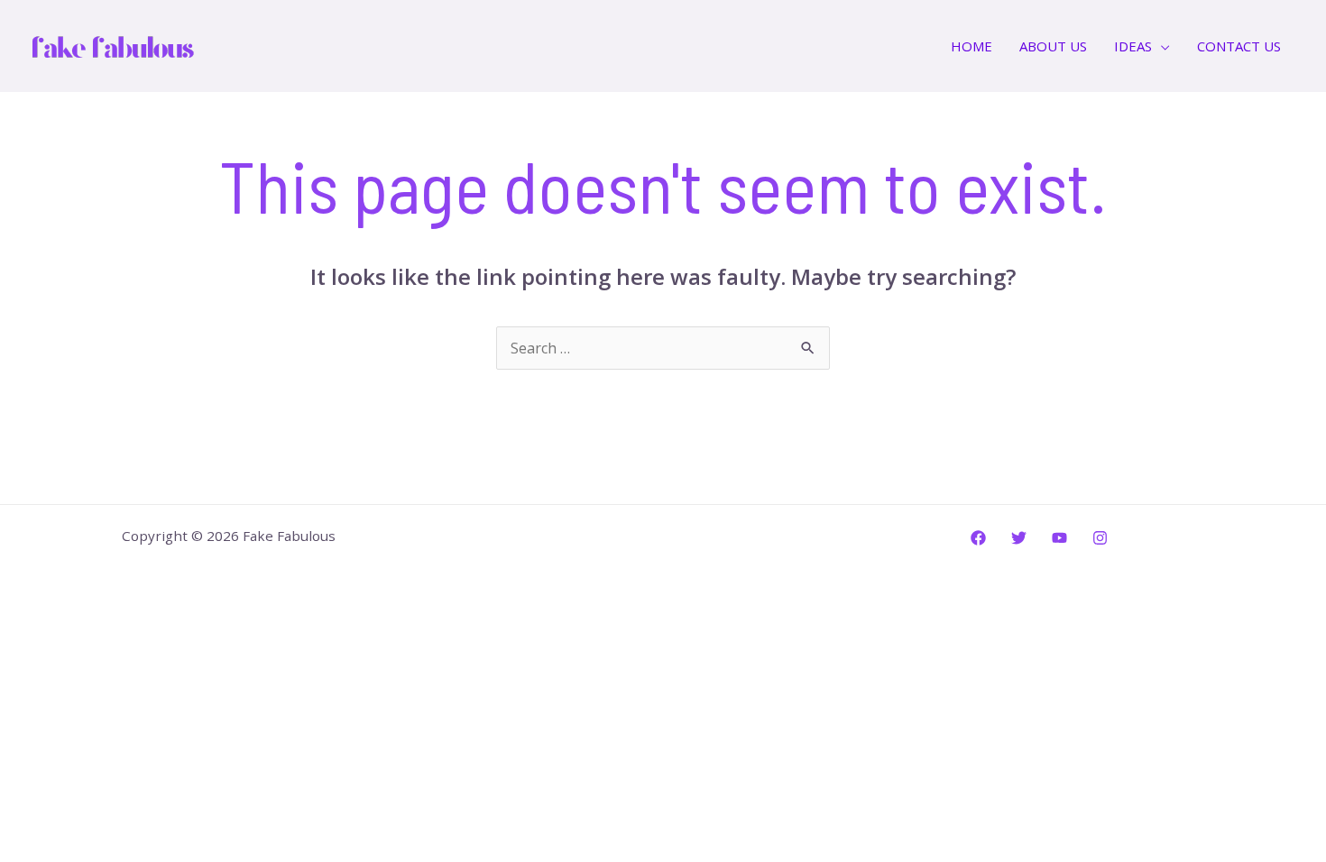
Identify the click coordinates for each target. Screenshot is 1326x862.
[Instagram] (1100, 538)
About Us (1053, 46)
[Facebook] (978, 538)
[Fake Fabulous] (113, 44)
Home (971, 46)
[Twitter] (1019, 538)
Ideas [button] (1133, 46)
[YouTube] (1059, 538)
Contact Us (1239, 46)
